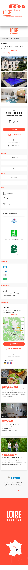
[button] (19, 6)
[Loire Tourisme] (7, 13)
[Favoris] (14, 6)
